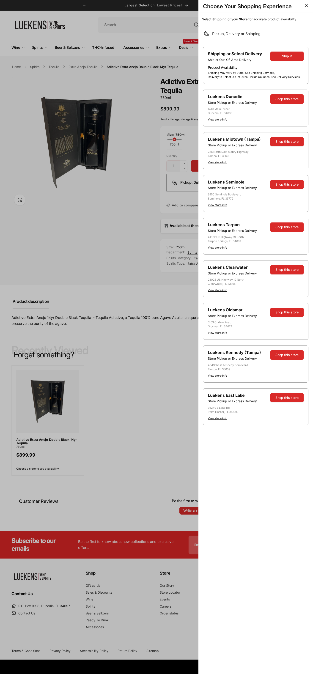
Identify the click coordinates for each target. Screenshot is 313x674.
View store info (217, 119)
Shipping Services (262, 72)
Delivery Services (288, 77)
